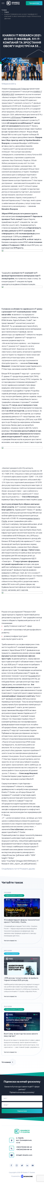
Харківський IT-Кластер (19, 89)
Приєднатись (34, 3)
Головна (4, 10)
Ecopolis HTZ (34, 676)
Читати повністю (10, 941)
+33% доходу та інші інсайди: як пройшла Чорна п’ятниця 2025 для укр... (21, 979)
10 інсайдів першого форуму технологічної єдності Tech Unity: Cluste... (22, 921)
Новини (6, 12)
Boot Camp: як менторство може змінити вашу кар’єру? (21, 1035)
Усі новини (6, 1062)
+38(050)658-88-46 (24, 1149)
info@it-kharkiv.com (24, 1155)
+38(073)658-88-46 (24, 1147)
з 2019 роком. (15, 117)
